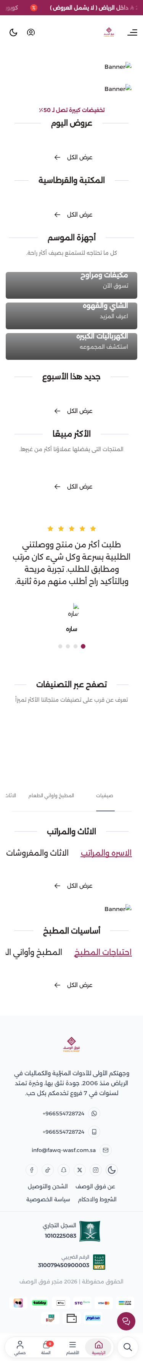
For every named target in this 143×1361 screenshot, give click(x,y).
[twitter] (80, 1170)
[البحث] (127, 1347)
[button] (83, 646)
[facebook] (32, 1170)
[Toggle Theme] (13, 32)
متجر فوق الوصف (41, 1281)
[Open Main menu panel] (132, 32)
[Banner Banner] (71, 67)
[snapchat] (64, 1170)
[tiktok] (48, 1170)
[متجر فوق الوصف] (72, 1045)
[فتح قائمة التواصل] (126, 1321)
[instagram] (96, 1170)
